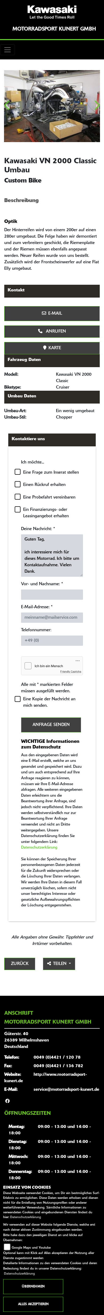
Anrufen (55, 331)
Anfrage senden (51, 725)
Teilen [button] (60, 964)
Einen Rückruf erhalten (44, 485)
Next (96, 107)
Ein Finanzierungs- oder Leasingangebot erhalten (46, 513)
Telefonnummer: (36, 630)
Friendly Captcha (70, 671)
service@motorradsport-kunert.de (66, 1090)
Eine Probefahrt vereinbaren (49, 497)
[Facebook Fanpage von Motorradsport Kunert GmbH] (7, 1101)
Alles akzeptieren (33, 1304)
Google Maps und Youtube (31, 1247)
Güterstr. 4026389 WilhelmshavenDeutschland (26, 1040)
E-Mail (55, 313)
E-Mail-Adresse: (37, 607)
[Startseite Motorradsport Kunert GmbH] (52, 12)
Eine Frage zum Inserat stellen (51, 472)
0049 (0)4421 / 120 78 (57, 1057)
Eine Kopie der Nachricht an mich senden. (49, 702)
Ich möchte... (32, 462)
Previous (7, 107)
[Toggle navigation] (7, 49)
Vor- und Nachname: (42, 584)
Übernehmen (33, 1286)
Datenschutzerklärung (39, 848)
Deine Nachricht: (38, 529)
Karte (55, 348)
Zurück (20, 964)
